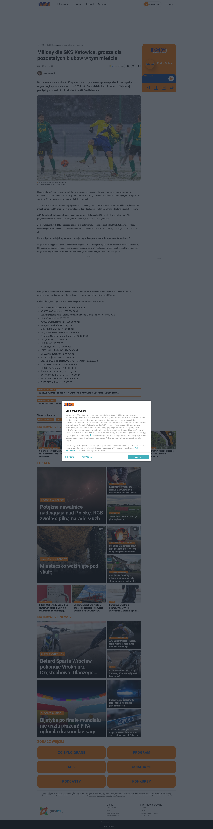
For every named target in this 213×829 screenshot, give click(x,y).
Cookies (79, 450)
